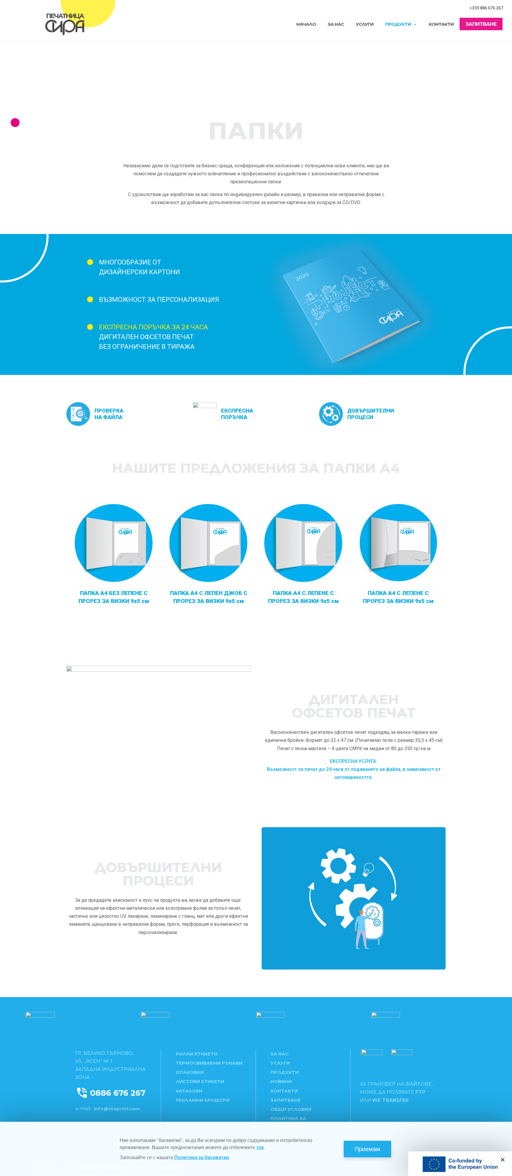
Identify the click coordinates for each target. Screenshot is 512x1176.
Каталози (189, 1091)
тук (260, 1147)
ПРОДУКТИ (398, 24)
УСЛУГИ (364, 24)
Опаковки (190, 1072)
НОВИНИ (281, 1081)
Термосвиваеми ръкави (209, 1063)
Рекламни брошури (203, 1100)
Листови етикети (200, 1081)
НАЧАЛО (306, 24)
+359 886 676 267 (486, 8)
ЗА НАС (336, 24)
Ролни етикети (196, 1054)
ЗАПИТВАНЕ (481, 24)
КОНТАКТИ (441, 24)
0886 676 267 (117, 1093)
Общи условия (291, 1109)
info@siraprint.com (117, 1108)
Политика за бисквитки (201, 1157)
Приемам (367, 1149)
